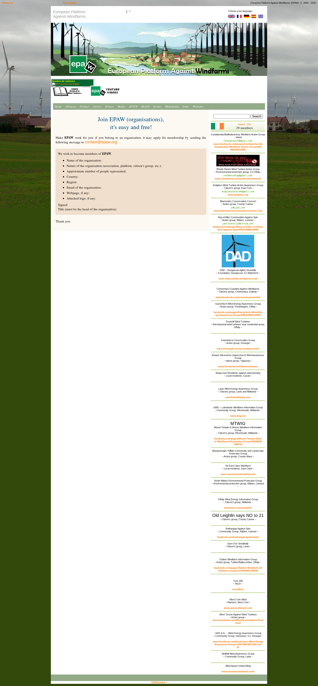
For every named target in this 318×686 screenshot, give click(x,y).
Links (186, 106)
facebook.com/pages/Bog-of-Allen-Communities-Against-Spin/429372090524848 (238, 228)
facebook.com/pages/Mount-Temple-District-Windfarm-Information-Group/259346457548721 (238, 441)
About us (71, 106)
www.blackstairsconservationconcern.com (238, 210)
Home (58, 106)
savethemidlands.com (238, 397)
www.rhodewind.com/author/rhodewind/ (238, 178)
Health (145, 106)
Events (157, 106)
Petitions (198, 106)
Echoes (109, 106)
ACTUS (133, 106)
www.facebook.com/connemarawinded (238, 297)
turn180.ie (238, 589)
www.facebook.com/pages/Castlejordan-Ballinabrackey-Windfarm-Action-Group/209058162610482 (238, 147)
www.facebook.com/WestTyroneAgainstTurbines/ (238, 621)
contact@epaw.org (101, 142)
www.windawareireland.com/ (238, 671)
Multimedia (172, 106)
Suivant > (161, 682)
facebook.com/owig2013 (238, 507)
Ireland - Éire (244, 126)
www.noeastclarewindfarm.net (238, 474)
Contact (84, 106)
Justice (97, 106)
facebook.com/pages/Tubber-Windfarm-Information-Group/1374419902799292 (238, 569)
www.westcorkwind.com (238, 608)
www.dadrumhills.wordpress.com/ (238, 278)
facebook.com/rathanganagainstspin (238, 537)
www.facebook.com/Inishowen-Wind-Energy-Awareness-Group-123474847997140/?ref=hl (238, 644)
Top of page (69, 3)
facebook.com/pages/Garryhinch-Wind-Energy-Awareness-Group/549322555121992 (238, 313)
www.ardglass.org (238, 194)
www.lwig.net (238, 416)
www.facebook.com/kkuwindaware (238, 366)
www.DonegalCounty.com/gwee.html (238, 348)
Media (121, 106)
